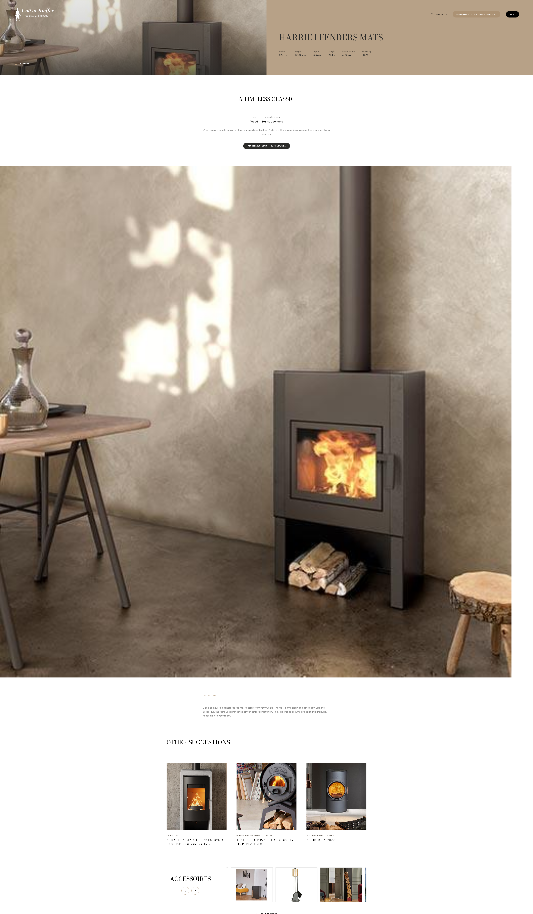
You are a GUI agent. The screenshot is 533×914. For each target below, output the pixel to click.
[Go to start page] (34, 14)
